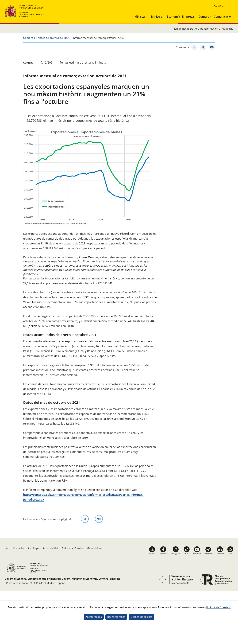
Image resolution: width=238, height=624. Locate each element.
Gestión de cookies (141, 616)
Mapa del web (95, 548)
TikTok (187, 553)
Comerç (204, 16)
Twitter (152, 553)
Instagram (175, 553)
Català (217, 6)
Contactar (18, 548)
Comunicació (222, 16)
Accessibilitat (50, 548)
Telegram (208, 553)
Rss (230, 553)
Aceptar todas (94, 616)
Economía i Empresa (180, 16)
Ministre (156, 16)
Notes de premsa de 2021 (54, 38)
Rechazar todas (116, 616)
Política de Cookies (72, 548)
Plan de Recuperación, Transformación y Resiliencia (203, 28)
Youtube (197, 553)
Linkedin (220, 553)
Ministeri (140, 16)
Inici (7, 548)
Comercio (29, 38)
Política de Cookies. (218, 607)
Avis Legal (33, 548)
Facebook (163, 553)
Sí (86, 519)
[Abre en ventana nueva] (173, 579)
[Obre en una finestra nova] (194, 47)
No (100, 519)
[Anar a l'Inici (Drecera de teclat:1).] (24, 10)
